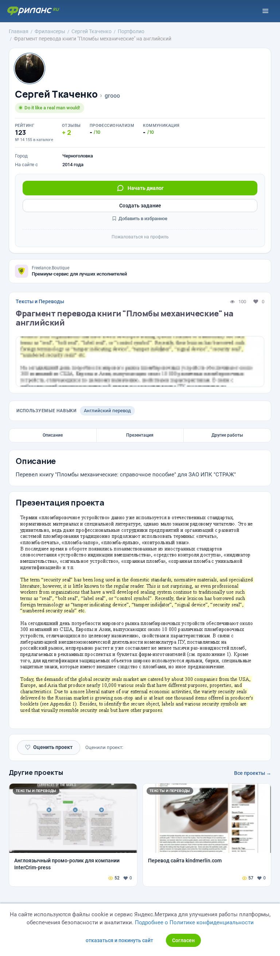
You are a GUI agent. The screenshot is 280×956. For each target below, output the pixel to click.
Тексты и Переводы (40, 301)
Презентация (139, 435)
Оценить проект (49, 747)
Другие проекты (36, 772)
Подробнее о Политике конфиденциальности (194, 922)
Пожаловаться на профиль (140, 236)
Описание (53, 435)
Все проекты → (252, 773)
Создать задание (140, 205)
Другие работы (227, 435)
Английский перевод (107, 410)
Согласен (183, 940)
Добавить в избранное (142, 218)
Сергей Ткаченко (56, 94)
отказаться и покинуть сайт (119, 940)
